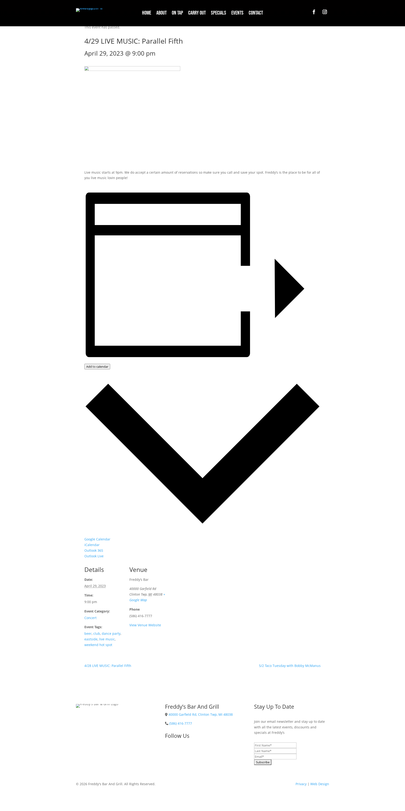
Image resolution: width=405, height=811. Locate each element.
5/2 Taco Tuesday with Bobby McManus (290, 665)
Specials (218, 13)
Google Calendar (97, 539)
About (161, 13)
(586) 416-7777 (180, 723)
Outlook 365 (93, 550)
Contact (256, 13)
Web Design (319, 784)
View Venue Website (145, 625)
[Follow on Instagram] (324, 12)
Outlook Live (94, 556)
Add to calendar (97, 366)
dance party (111, 633)
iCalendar (92, 545)
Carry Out (197, 13)
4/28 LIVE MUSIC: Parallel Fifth (107, 665)
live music (107, 639)
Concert (90, 618)
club (96, 633)
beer (88, 633)
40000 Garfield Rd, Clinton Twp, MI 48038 (201, 714)
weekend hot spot (98, 645)
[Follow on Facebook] (313, 12)
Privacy (301, 784)
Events (237, 13)
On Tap (177, 13)
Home (146, 13)
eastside (91, 639)
